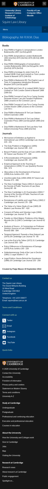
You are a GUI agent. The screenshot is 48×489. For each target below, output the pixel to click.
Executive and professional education (17, 421)
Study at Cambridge (11, 403)
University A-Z (8, 396)
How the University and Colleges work (18, 438)
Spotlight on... (8, 481)
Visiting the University (11, 455)
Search (44, 4)
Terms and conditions (11, 392)
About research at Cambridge (14, 472)
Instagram (10, 331)
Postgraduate (7, 412)
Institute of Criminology (10, 17)
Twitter (9, 320)
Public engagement (10, 476)
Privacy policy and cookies (13, 385)
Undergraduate (8, 408)
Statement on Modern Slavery (14, 389)
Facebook (10, 337)
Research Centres (13, 13)
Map (4, 451)
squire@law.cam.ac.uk (17, 301)
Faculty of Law (33, 11)
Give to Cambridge (10, 442)
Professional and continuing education (18, 417)
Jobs (4, 447)
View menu (3, 4)
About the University (11, 432)
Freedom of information (11, 381)
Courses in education (11, 426)
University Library (13, 11)
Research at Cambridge (12, 462)
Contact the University (11, 373)
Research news (8, 467)
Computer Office (34, 13)
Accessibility (7, 377)
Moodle (30, 16)
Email (9, 326)
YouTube (10, 342)
